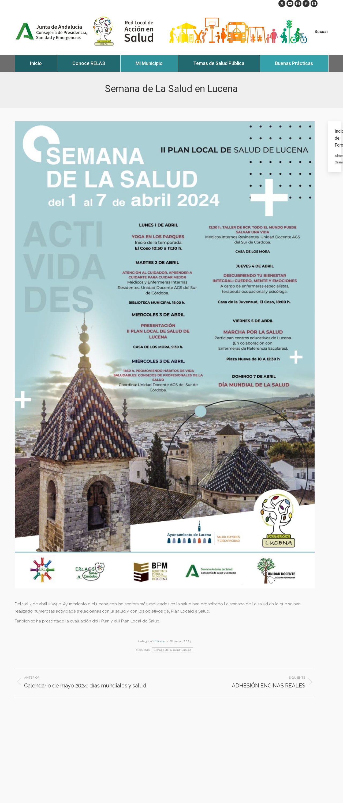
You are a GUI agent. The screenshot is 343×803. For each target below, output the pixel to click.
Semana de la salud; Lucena (173, 649)
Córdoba (159, 641)
